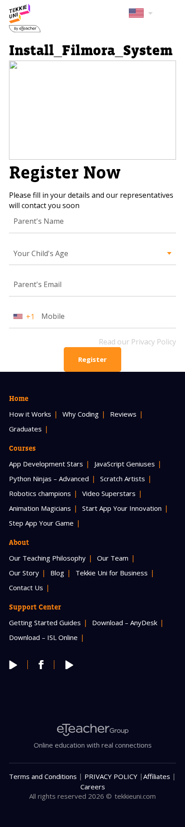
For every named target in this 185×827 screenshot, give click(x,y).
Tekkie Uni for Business (111, 572)
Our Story (24, 572)
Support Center (35, 607)
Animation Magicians (40, 508)
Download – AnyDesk (124, 622)
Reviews (123, 413)
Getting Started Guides (45, 622)
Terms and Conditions (43, 776)
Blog (57, 572)
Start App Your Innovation (122, 508)
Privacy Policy (110, 776)
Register (92, 359)
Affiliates (156, 776)
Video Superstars (109, 493)
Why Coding (80, 413)
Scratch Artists (122, 478)
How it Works (30, 413)
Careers (92, 786)
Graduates (25, 428)
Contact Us (26, 587)
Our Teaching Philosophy (47, 557)
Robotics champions (40, 493)
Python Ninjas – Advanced (49, 478)
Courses (22, 448)
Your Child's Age (40, 253)
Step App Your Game (41, 522)
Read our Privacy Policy (137, 342)
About (19, 542)
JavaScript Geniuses (124, 463)
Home (18, 398)
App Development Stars (46, 463)
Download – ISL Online (43, 637)
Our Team (112, 557)
